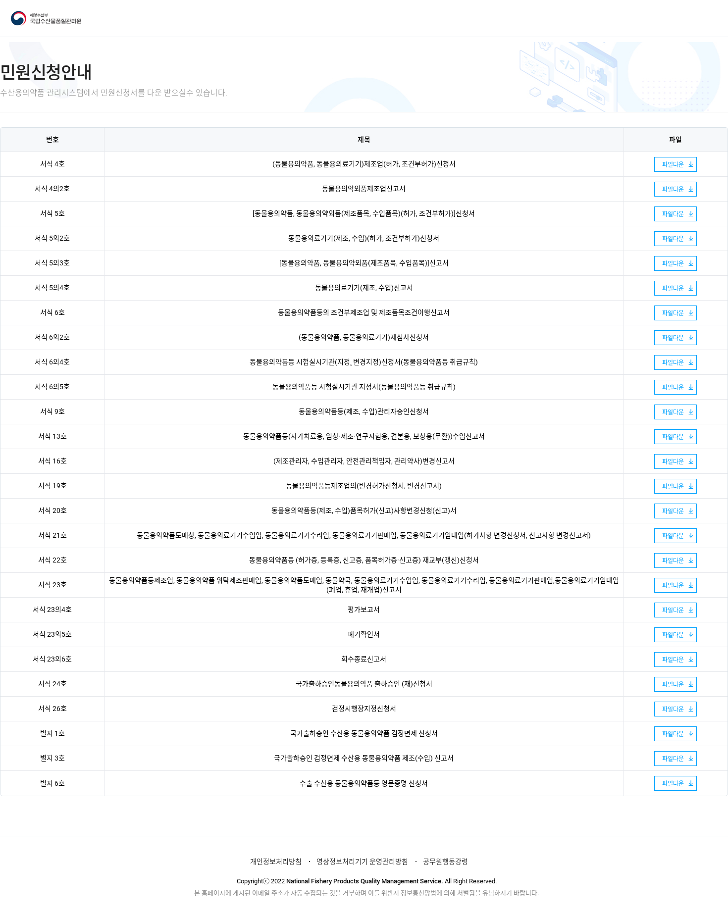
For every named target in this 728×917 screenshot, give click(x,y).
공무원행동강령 (445, 862)
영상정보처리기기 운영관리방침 (362, 862)
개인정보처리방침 (276, 862)
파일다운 (673, 164)
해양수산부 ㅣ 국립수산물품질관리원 (51, 18)
